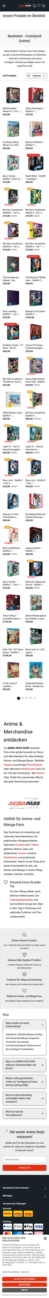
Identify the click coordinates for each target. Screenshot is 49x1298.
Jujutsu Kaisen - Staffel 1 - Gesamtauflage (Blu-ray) (33, 550)
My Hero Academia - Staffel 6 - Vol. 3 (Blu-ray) (35, 211)
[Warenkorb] (43, 6)
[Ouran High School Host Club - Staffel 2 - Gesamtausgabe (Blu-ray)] (35, 365)
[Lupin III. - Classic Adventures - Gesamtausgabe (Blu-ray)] (35, 433)
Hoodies (20, 844)
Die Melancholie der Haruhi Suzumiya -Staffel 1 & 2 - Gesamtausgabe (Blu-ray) (35, 516)
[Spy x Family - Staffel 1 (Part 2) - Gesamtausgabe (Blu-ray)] (13, 162)
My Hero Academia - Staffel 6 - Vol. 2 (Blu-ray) (13, 245)
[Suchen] (34, 6)
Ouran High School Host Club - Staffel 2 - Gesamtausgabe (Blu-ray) (35, 380)
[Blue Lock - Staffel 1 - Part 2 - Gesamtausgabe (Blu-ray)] (13, 467)
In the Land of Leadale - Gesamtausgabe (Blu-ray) (11, 685)
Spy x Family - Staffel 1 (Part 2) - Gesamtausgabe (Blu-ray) (12, 177)
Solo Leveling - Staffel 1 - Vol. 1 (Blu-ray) (11, 313)
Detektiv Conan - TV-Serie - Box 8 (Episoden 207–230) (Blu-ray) (13, 347)
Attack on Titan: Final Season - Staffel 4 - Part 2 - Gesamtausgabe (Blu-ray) (12, 516)
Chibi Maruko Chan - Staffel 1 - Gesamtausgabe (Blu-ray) (13, 414)
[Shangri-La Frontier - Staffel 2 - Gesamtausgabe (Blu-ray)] (35, 298)
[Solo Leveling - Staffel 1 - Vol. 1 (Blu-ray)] (13, 298)
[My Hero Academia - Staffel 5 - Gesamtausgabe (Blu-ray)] (35, 399)
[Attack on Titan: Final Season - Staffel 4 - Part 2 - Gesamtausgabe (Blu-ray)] (13, 501)
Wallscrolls (29, 768)
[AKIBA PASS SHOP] (24, 5)
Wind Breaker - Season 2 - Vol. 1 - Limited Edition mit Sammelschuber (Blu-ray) (12, 110)
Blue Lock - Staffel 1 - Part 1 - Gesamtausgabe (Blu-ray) (35, 482)
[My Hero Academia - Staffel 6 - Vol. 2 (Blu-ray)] (13, 230)
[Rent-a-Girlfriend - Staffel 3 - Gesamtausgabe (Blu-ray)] (35, 129)
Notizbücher (11, 857)
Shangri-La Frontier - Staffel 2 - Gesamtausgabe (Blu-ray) (35, 313)
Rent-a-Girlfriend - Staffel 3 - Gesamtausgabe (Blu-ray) (34, 144)
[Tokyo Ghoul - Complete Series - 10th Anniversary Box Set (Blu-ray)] (13, 602)
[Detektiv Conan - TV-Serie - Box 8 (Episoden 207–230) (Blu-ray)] (13, 332)
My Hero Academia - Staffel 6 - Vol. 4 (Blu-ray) (13, 211)
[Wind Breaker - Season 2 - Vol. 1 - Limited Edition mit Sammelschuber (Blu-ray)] (13, 95)
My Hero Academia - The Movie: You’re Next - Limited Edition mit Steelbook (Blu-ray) (13, 380)
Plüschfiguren (34, 764)
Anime (40, 773)
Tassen (22, 853)
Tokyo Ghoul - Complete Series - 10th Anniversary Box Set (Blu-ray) (12, 617)
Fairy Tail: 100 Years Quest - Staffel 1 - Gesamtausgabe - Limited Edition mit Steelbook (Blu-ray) (13, 651)
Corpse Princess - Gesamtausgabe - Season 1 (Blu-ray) (34, 347)
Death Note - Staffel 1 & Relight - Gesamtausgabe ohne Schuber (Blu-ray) (35, 177)
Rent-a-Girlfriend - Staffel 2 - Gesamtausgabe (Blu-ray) (12, 550)
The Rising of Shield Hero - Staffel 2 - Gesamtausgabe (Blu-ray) (35, 279)
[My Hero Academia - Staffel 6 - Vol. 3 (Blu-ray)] (35, 196)
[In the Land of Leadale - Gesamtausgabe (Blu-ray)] (13, 670)
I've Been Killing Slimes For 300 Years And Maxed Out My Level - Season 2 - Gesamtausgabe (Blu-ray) (12, 144)
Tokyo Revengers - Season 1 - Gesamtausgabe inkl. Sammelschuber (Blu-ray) (34, 110)
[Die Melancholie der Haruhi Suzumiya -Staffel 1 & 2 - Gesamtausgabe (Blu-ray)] (35, 501)
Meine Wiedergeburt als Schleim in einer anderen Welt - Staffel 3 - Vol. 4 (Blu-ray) (35, 617)
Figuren (8, 764)
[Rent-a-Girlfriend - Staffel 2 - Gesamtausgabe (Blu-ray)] (13, 534)
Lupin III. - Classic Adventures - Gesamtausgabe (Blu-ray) (34, 448)
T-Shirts (34, 844)
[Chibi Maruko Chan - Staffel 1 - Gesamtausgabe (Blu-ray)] (13, 399)
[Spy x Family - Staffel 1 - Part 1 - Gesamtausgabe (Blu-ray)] (13, 568)
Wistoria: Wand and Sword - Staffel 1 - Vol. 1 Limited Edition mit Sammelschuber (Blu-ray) (35, 583)
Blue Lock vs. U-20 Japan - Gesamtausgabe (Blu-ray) (34, 651)
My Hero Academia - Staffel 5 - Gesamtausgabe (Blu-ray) (35, 414)
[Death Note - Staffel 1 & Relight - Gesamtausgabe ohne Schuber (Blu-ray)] (35, 162)
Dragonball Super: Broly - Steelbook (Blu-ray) (34, 685)
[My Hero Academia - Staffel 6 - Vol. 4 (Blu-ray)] (13, 196)
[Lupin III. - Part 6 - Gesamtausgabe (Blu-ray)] (13, 433)
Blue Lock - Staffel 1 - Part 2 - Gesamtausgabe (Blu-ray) (13, 482)
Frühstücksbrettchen (22, 899)
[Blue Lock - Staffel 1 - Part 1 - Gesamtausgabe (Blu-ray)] (35, 467)
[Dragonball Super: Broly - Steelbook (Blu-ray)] (35, 670)
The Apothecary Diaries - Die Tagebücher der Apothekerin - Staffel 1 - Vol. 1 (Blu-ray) (11, 279)
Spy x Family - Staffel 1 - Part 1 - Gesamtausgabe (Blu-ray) (12, 583)
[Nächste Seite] (34, 698)
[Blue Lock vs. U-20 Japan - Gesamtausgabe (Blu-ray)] (35, 636)
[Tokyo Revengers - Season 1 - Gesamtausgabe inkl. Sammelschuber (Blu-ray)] (35, 95)
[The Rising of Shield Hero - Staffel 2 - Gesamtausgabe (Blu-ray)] (35, 264)
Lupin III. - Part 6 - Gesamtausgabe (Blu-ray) (12, 448)
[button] (4, 5)
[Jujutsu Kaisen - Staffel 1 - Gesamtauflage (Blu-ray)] (35, 534)
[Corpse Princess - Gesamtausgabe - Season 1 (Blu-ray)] (35, 332)
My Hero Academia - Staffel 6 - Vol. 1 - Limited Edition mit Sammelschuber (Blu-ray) (35, 245)
